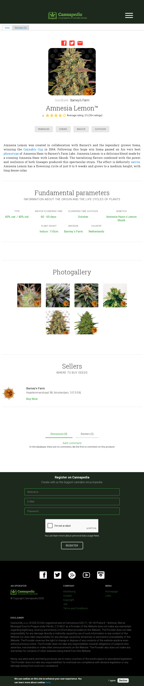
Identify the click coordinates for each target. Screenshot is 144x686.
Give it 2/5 (51, 115)
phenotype (11, 153)
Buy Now (32, 399)
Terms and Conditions (75, 608)
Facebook (64, 43)
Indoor (81, 129)
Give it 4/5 (60, 115)
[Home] (67, 15)
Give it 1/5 (47, 115)
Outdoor (100, 129)
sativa (135, 162)
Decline (123, 680)
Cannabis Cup (33, 149)
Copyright (68, 600)
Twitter (72, 43)
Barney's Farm (79, 100)
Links (108, 595)
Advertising (69, 591)
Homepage (111, 591)
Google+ (72, 575)
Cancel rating (43, 115)
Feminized (44, 129)
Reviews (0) (21, 27)
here (96, 535)
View (8, 27)
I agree (112, 680)
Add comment (72, 443)
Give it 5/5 (64, 115)
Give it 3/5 (56, 115)
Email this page (80, 43)
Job (65, 604)
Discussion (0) (59, 433)
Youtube (86, 575)
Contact (67, 595)
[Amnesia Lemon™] (72, 71)
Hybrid (63, 129)
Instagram (100, 575)
